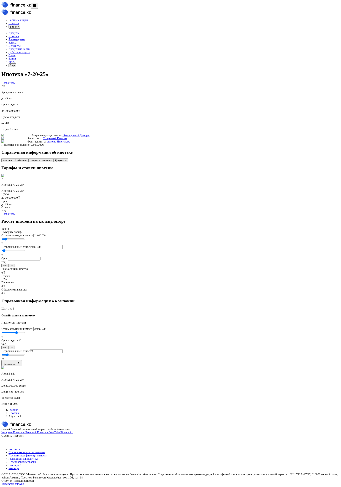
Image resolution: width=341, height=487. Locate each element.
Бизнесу (14, 26)
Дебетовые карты (19, 52)
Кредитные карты (19, 48)
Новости (14, 23)
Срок (4, 258)
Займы (13, 42)
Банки (12, 58)
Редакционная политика (23, 458)
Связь (12, 55)
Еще (12, 65)
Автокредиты (17, 39)
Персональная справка (22, 461)
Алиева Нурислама (58, 141)
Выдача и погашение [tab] (41, 160)
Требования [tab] (21, 160)
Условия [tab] (7, 160)
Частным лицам (18, 19)
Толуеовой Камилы (55, 138)
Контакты (14, 449)
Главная (13, 409)
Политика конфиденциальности (28, 455)
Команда (14, 468)
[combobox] (170, 230)
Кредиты (14, 32)
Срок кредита (9, 340)
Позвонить (8, 82)
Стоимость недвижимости (17, 235)
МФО (12, 61)
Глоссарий (15, 465)
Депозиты (15, 45)
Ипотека (14, 36)
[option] (4, 265)
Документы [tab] (61, 160)
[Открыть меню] (34, 6)
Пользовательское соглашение (27, 452)
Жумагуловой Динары (76, 135)
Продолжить (9, 364)
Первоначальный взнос (15, 246)
